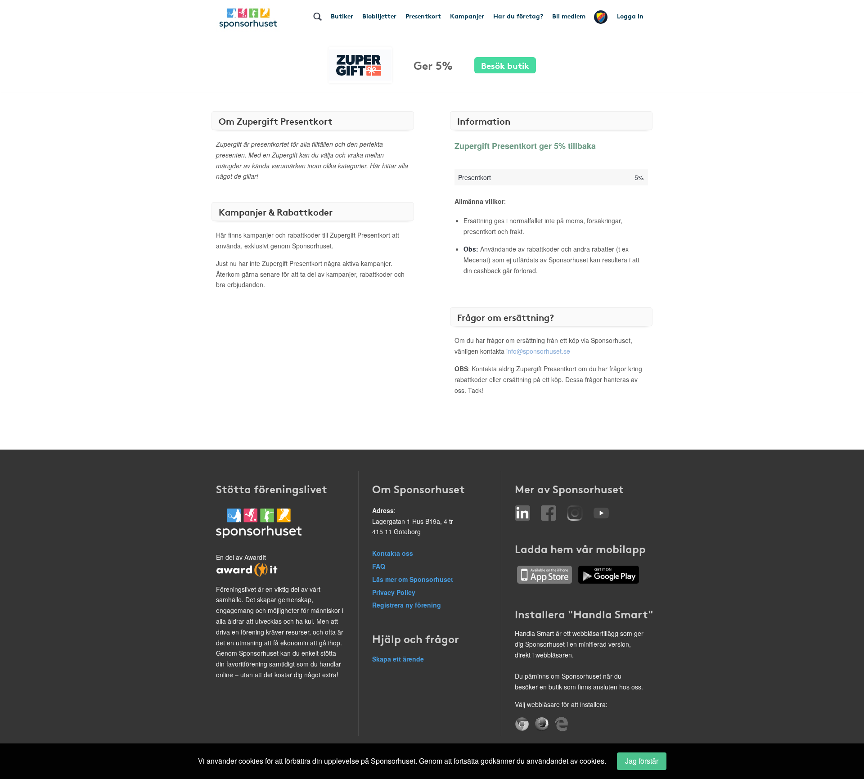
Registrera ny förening (406, 604)
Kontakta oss (392, 553)
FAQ (378, 566)
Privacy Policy (393, 592)
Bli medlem (568, 15)
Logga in (630, 15)
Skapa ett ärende (398, 658)
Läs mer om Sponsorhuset (412, 579)
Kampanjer (467, 15)
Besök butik (505, 65)
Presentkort (423, 15)
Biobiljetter (379, 15)
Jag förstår (641, 761)
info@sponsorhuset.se (538, 351)
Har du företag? (518, 15)
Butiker (342, 15)
